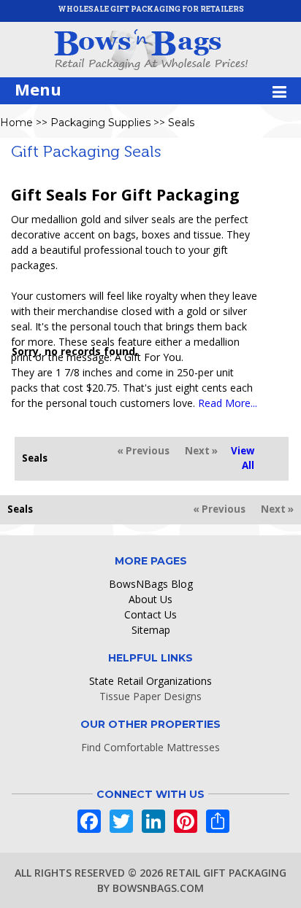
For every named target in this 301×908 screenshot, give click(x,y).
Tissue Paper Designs (150, 696)
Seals (181, 122)
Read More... (227, 403)
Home (16, 122)
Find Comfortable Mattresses (150, 747)
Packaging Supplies (100, 122)
